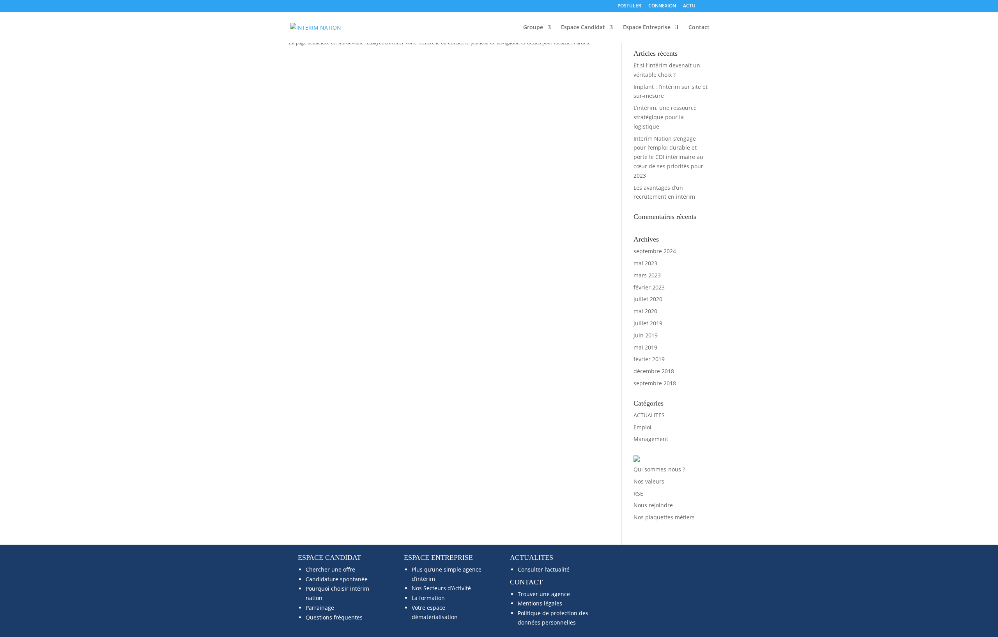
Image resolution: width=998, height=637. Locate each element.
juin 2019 (645, 335)
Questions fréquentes (334, 617)
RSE (638, 493)
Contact (699, 28)
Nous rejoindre (653, 505)
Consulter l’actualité (544, 569)
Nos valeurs (648, 481)
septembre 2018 (654, 383)
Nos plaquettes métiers (664, 517)
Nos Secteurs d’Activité (441, 588)
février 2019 (649, 359)
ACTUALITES (649, 415)
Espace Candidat (583, 28)
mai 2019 (645, 347)
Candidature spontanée (337, 579)
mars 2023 (647, 275)
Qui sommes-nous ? (659, 469)
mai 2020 (645, 311)
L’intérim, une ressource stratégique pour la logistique (665, 117)
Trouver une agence (544, 594)
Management (650, 439)
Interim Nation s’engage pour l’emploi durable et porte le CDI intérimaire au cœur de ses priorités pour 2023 (668, 157)
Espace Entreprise (647, 28)
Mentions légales (540, 603)
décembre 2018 (653, 371)
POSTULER (629, 6)
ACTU (689, 6)
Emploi (642, 427)
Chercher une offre (330, 569)
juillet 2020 (647, 299)
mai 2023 (645, 263)
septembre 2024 (654, 251)
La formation (428, 598)
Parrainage (320, 607)
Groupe (533, 28)
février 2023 (649, 287)
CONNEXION (662, 6)
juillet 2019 (647, 323)
